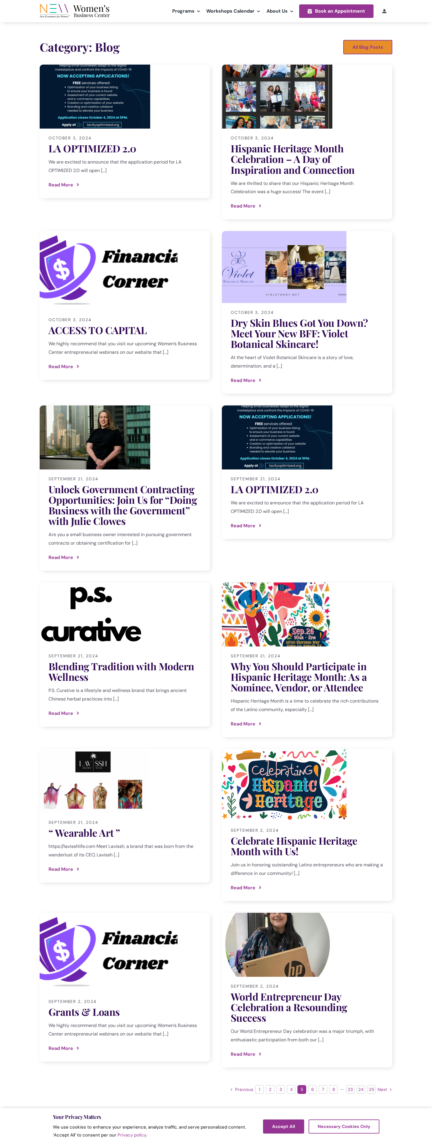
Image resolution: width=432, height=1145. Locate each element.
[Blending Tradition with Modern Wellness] (125, 654)
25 (371, 1089)
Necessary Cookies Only (344, 1126)
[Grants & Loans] (125, 987)
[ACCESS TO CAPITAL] (125, 305)
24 (361, 1089)
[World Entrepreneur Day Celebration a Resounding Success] (307, 990)
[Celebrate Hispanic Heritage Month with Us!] (307, 825)
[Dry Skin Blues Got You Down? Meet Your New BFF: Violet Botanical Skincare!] (307, 312)
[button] (336, 11)
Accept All (283, 1126)
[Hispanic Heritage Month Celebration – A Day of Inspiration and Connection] (307, 142)
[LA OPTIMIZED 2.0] (125, 131)
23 (350, 1089)
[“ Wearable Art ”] (125, 816)
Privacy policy (132, 1135)
